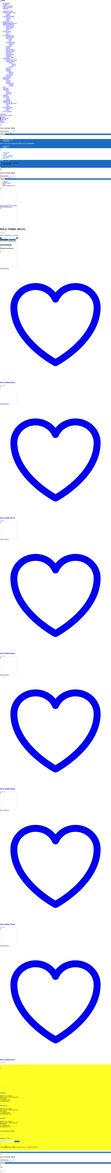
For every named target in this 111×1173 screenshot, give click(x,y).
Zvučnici (8, 76)
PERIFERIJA (6, 58)
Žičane (11, 73)
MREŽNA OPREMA (8, 24)
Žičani (13, 65)
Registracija (6, 146)
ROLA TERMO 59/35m (7, 789)
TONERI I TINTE (7, 102)
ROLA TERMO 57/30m (7, 924)
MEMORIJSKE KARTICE (10, 23)
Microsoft (8, 94)
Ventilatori (8, 56)
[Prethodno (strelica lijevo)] (0, 1172)
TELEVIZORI (6, 100)
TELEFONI (6, 96)
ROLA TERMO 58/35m (7, 653)
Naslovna (2, 116)
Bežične (11, 72)
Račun (2, 121)
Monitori (8, 68)
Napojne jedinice (10, 50)
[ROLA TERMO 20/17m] (8, 944)
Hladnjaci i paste (10, 42)
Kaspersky (9, 92)
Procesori (8, 53)
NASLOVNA (6, 3)
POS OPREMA (7, 77)
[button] (5, 160)
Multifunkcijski (10, 83)
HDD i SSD (9, 38)
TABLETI (5, 95)
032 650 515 (6, 141)
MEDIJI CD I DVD (8, 22)
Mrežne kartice (10, 26)
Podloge (11, 66)
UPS (7, 110)
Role (7, 34)
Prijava (5, 147)
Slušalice (8, 69)
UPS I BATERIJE (7, 107)
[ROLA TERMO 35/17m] (8, 402)
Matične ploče (10, 49)
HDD (10, 39)
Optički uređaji (10, 52)
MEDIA (24, 1147)
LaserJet (8, 81)
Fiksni (7, 98)
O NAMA (5, 4)
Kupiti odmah (12, 239)
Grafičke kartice (10, 37)
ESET (7, 91)
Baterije (8, 108)
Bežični (14, 64)
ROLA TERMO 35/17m (7, 518)
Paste (10, 45)
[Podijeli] (3, 1171)
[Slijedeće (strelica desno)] (2, 1172)
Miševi (11, 62)
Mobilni (8, 99)
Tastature (8, 70)
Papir (7, 33)
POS (4, 87)
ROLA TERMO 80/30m (7, 382)
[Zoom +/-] (0, 1171)
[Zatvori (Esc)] (5, 1171)
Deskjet (8, 80)
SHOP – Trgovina (7, 6)
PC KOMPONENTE (8, 35)
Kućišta (8, 47)
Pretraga (2, 134)
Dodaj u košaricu (4, 239)
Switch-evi (9, 28)
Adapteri (8, 14)
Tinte (7, 104)
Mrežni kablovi (10, 27)
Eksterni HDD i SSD (11, 60)
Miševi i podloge (10, 61)
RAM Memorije (10, 54)
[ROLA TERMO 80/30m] (8, 267)
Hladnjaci (11, 43)
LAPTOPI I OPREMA (8, 16)
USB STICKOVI (7, 111)
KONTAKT (6, 8)
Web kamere (9, 75)
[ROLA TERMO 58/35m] (8, 538)
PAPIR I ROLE (7, 31)
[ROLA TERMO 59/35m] (8, 673)
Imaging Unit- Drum (11, 103)
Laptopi (8, 19)
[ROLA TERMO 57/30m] (8, 809)
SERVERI (5, 88)
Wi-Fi (7, 30)
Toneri (7, 106)
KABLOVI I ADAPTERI (9, 12)
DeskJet (11, 84)
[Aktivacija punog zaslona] (2, 1171)
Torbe (7, 20)
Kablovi (8, 15)
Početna (5, 181)
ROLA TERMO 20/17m (7, 1059)
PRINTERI (6, 79)
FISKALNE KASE (8, 7)
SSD (10, 41)
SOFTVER (6, 89)
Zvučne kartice (10, 57)
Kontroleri (8, 46)
